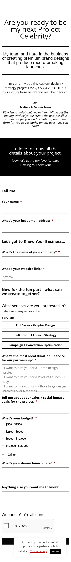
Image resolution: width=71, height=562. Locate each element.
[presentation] (28, 526)
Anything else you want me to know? (30, 487)
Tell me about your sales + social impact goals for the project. (33, 400)
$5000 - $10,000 (16, 438)
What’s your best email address (28, 221)
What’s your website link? (23, 269)
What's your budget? (19, 418)
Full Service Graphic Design (35, 325)
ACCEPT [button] (55, 551)
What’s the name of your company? (31, 252)
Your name (12, 202)
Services (8, 318)
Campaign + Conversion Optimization (35, 345)
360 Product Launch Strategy (36, 335)
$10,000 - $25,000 (17, 446)
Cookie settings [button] (38, 551)
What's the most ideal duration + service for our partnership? (33, 358)
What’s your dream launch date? (28, 463)
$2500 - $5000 (14, 431)
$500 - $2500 (14, 424)
